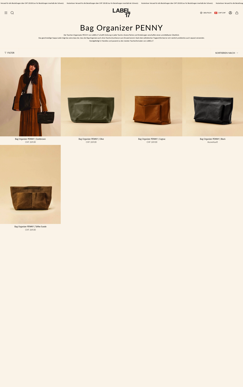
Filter (10, 52)
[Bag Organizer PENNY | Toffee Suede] (30, 184)
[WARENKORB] (237, 13)
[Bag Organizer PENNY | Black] (212, 96)
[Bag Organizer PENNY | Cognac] (152, 96)
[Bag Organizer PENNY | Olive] (91, 96)
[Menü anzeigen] (6, 13)
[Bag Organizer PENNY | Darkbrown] (30, 96)
